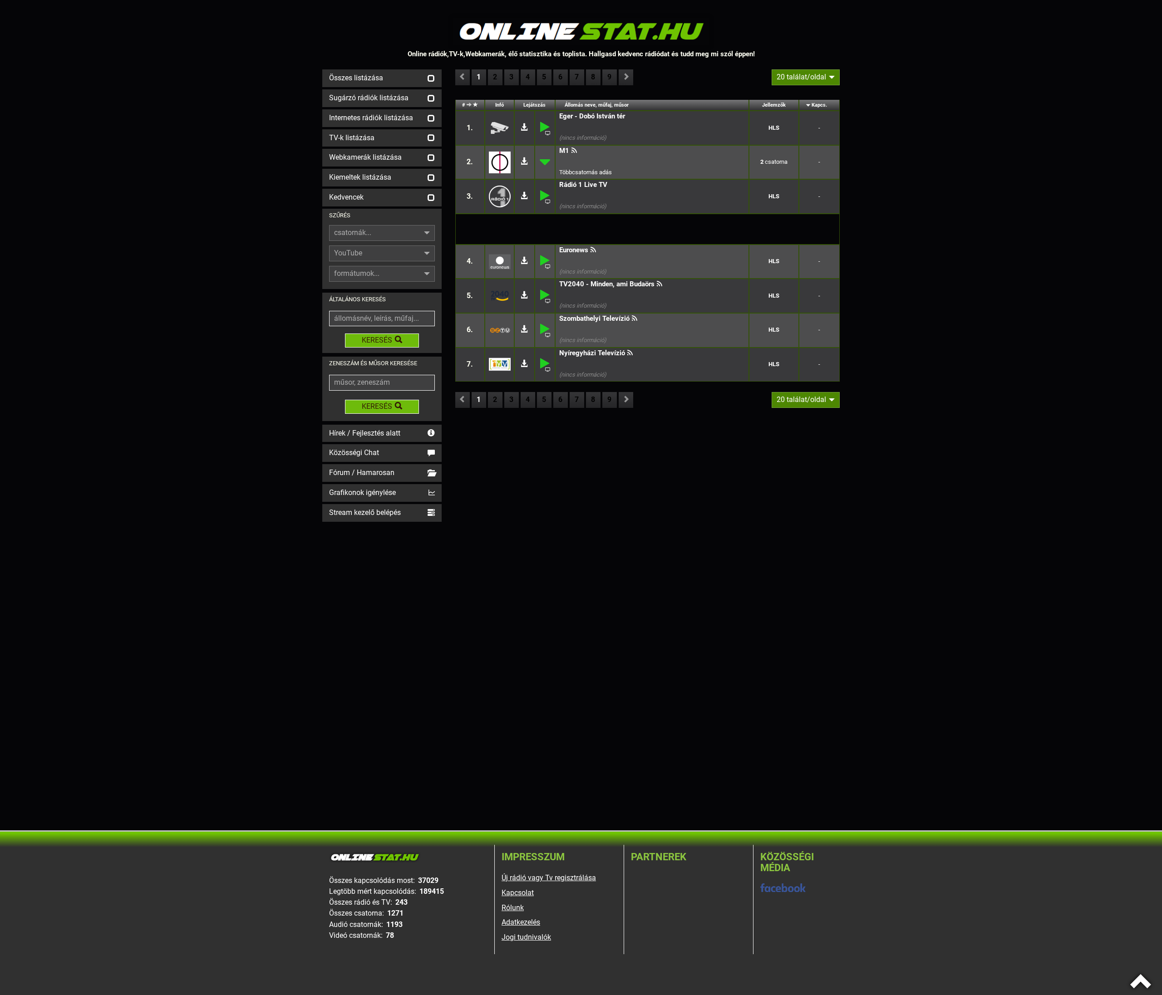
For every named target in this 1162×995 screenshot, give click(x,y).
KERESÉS (377, 340)
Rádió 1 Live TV (583, 185)
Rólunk (513, 907)
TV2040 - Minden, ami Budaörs (607, 284)
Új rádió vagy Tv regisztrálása (549, 877)
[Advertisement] (382, 660)
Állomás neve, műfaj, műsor (597, 105)
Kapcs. (819, 105)
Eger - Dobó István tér (592, 116)
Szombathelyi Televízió (594, 318)
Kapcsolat (518, 892)
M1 (564, 151)
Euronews (573, 250)
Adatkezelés (521, 922)
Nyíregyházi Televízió (592, 353)
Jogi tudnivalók (526, 937)
